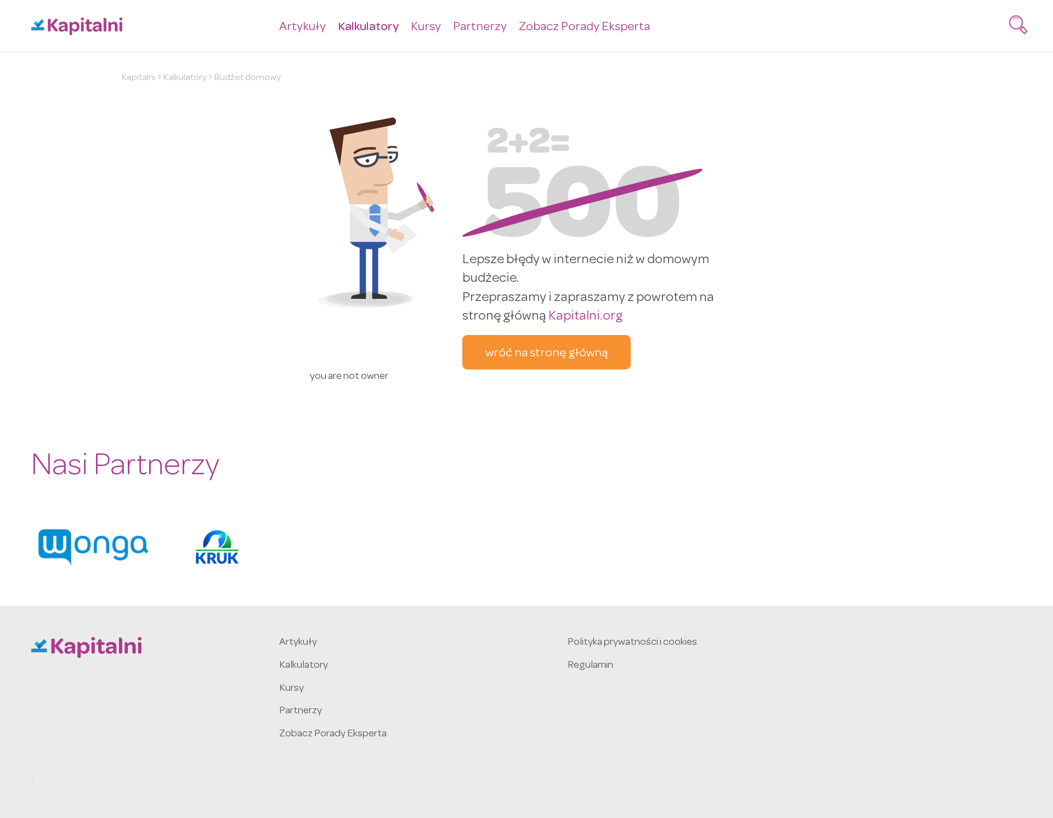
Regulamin (590, 666)
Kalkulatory (368, 27)
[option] (93, 547)
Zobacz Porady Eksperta (584, 27)
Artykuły (302, 27)
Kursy (426, 27)
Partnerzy (480, 27)
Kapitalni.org (585, 316)
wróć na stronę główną (546, 354)
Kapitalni (138, 78)
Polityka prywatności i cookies (632, 643)
